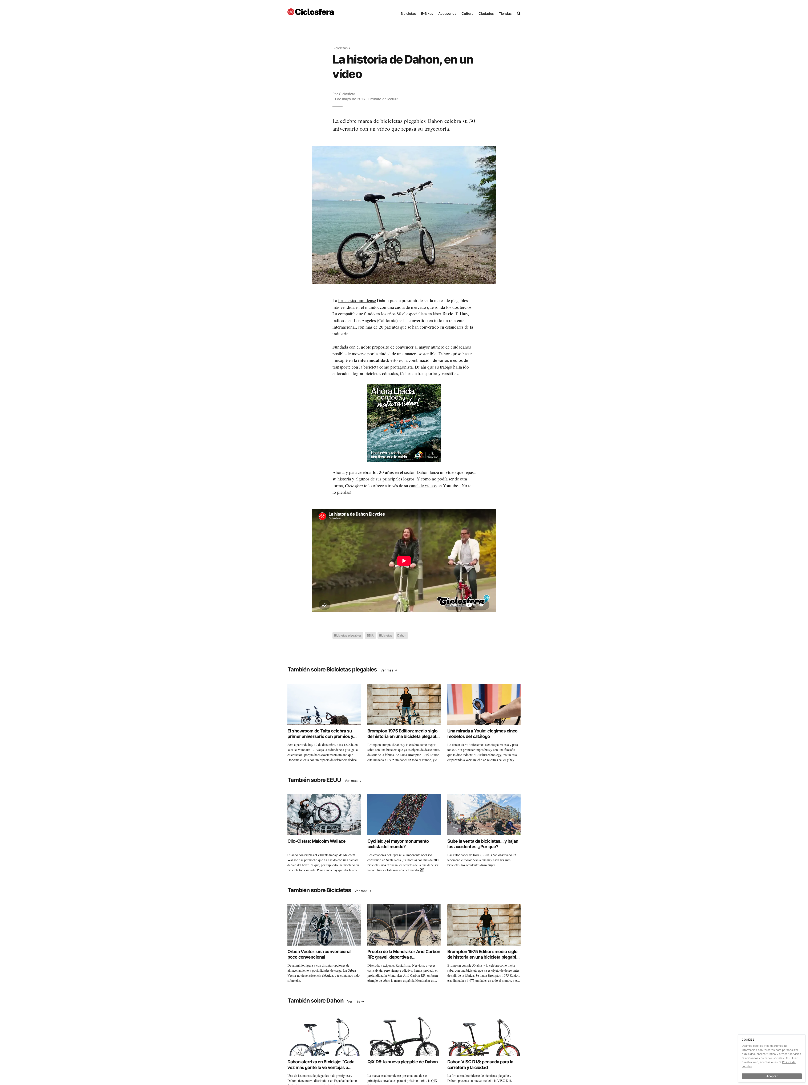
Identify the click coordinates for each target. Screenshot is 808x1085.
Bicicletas (408, 13)
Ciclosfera (347, 94)
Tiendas (505, 13)
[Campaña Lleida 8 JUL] (404, 422)
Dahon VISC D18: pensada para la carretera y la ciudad (480, 1064)
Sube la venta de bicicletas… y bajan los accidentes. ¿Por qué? (482, 843)
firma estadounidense (357, 300)
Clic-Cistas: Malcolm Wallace (316, 841)
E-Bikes (427, 13)
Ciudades (486, 13)
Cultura (467, 13)
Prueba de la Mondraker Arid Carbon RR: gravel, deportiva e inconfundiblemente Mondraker (403, 957)
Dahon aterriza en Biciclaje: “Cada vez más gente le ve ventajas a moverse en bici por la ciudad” (320, 1067)
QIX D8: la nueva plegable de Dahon (402, 1061)
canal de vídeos (423, 485)
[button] (408, 12)
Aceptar (771, 1076)
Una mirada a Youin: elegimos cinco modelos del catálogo (482, 733)
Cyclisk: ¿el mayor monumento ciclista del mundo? (398, 843)
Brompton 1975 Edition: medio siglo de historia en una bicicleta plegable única (403, 736)
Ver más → (388, 670)
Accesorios (447, 13)
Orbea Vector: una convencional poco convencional (319, 954)
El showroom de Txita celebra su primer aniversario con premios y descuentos (320, 736)
